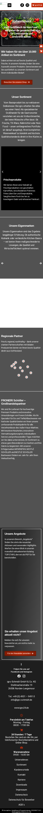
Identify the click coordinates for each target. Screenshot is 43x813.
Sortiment (21, 764)
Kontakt (21, 774)
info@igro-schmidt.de (21, 699)
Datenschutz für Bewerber (22, 799)
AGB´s (21, 804)
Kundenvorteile (21, 769)
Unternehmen (21, 759)
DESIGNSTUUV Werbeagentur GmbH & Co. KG (26, 811)
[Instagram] (27, 5)
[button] (9, 5)
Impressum (21, 789)
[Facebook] (19, 676)
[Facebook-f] (22, 5)
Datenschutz (21, 794)
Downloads (21, 784)
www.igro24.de (21, 707)
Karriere (21, 779)
